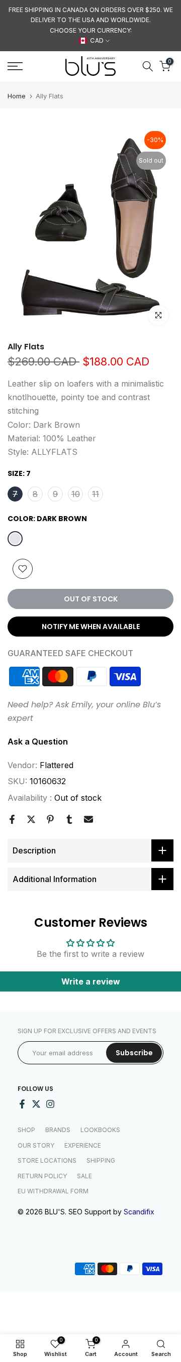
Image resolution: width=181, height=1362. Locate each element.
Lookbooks (100, 1130)
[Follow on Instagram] (50, 1104)
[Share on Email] (88, 819)
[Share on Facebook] (12, 819)
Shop (26, 1130)
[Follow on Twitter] (36, 1104)
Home (17, 96)
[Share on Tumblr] (69, 819)
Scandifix (139, 1211)
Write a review (90, 981)
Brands (57, 1130)
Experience (82, 1145)
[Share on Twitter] (31, 819)
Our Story (36, 1145)
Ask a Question (38, 741)
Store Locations (47, 1160)
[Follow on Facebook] (22, 1104)
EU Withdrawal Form (53, 1191)
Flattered (56, 765)
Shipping (100, 1160)
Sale (84, 1176)
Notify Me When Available (91, 627)
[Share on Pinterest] (50, 819)
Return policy (42, 1176)
